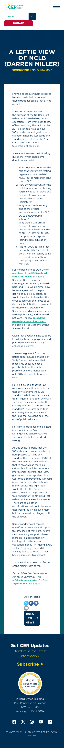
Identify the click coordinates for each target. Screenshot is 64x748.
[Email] (26, 608)
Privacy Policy (14, 732)
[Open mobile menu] (56, 7)
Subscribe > (30, 664)
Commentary (21, 70)
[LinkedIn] (36, 603)
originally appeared (23, 580)
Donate (18, 23)
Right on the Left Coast (25, 583)
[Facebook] (31, 603)
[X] (26, 603)
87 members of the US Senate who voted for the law (30, 273)
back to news (30, 618)
